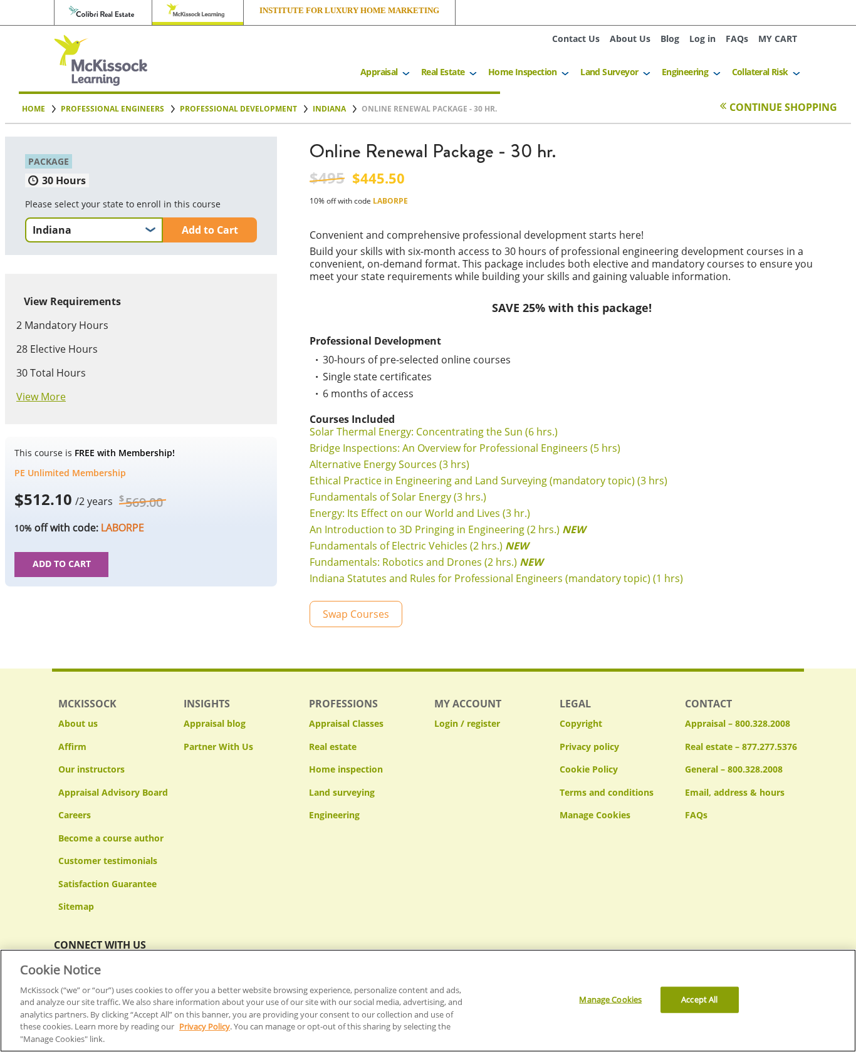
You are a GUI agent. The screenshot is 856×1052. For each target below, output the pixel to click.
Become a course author (111, 838)
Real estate (333, 747)
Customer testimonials (107, 861)
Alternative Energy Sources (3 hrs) (389, 464)
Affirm (72, 747)
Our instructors (91, 769)
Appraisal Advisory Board (113, 792)
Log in (702, 38)
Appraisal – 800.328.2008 (737, 723)
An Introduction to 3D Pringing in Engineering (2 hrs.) (447, 529)
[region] (428, 1000)
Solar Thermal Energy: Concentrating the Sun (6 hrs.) (434, 431)
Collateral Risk (760, 72)
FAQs (737, 38)
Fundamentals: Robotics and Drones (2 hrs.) (426, 562)
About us (78, 723)
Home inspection (346, 769)
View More (41, 397)
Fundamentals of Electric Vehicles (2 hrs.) (419, 545)
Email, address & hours (735, 792)
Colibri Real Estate (103, 12)
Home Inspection (522, 72)
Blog (669, 38)
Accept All (699, 999)
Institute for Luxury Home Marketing (349, 10)
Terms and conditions (607, 792)
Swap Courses (356, 614)
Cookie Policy (589, 769)
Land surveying (342, 792)
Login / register (467, 723)
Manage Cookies (595, 815)
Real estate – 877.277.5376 (741, 747)
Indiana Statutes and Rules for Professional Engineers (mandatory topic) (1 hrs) (496, 578)
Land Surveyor (609, 72)
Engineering (685, 72)
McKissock (197, 12)
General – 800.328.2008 (734, 769)
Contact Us (576, 38)
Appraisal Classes (346, 723)
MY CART (777, 38)
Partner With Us (218, 747)
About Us (630, 38)
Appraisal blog (215, 723)
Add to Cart (210, 230)
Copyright (581, 723)
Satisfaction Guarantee (107, 884)
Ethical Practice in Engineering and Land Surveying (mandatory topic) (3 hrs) (488, 480)
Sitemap (76, 906)
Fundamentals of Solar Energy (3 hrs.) (398, 497)
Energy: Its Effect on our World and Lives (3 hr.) (420, 513)
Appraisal (379, 72)
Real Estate (442, 72)
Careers (74, 815)
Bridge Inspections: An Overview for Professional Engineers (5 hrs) (465, 448)
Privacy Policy (204, 1027)
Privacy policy (589, 747)
